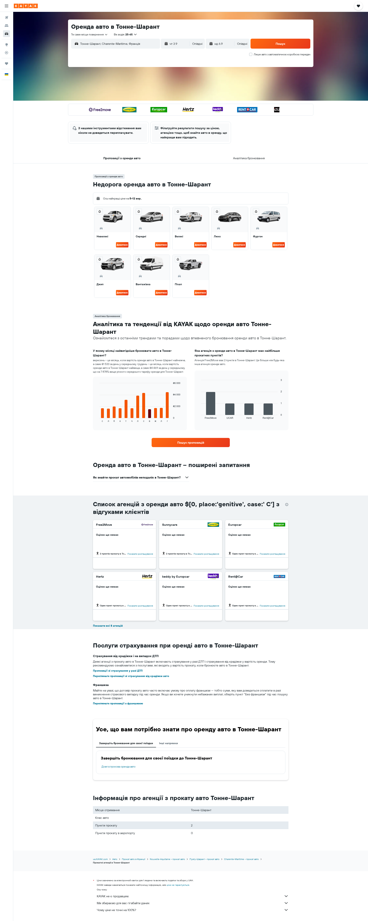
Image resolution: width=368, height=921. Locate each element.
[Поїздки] (7, 63)
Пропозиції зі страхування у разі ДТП (118, 670)
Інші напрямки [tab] (168, 743)
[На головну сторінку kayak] (26, 6)
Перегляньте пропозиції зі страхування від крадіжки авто (131, 676)
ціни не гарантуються (178, 884)
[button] (6, 6)
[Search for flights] (7, 17)
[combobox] (89, 34)
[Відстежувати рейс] (7, 52)
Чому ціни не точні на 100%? (116, 910)
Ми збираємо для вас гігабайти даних (123, 903)
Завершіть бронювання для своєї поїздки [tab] (126, 743)
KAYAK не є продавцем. (113, 896)
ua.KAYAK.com (100, 859)
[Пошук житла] (7, 25)
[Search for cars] (7, 34)
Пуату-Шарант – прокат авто (204, 859)
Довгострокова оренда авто (119, 766)
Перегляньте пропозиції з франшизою (118, 703)
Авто (114, 859)
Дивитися (122, 244)
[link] (191, 442)
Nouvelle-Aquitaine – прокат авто (167, 859)
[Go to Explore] (7, 44)
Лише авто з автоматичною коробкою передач (282, 54)
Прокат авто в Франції (133, 859)
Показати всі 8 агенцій (108, 625)
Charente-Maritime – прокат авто (241, 859)
